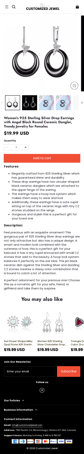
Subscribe (68, 371)
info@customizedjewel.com (27, 425)
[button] (6, 7)
